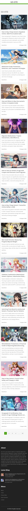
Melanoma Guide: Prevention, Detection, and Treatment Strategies (13, 67)
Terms (2, 492)
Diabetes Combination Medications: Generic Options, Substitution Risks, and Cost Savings (13, 275)
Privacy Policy (4, 495)
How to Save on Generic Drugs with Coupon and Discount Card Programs (13, 171)
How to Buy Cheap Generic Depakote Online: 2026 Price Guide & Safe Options (13, 33)
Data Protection (4, 497)
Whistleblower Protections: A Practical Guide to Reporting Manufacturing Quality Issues (14, 345)
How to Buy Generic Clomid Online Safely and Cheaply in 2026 (13, 379)
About (2, 490)
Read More (4, 45)
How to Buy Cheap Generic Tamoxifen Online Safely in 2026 (14, 206)
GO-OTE (14, 2)
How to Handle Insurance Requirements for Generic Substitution (15, 474)
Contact (2, 499)
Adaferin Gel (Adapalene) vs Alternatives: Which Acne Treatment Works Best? (15, 480)
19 (22, 433)
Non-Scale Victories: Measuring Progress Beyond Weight (11, 241)
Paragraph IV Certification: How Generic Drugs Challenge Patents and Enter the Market (13, 414)
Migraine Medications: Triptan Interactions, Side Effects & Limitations (11, 137)
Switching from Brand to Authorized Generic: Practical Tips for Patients (13, 310)
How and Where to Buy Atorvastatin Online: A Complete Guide (13, 102)
